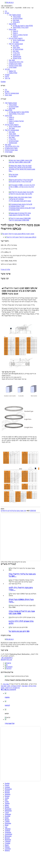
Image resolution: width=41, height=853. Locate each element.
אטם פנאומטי (17, 56)
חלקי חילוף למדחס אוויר (16, 62)
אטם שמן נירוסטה (5, 687)
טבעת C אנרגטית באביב (20, 35)
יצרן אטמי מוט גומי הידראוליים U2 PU (20, 194)
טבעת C (15, 33)
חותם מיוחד (16, 22)
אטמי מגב (16, 51)
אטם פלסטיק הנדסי (19, 40)
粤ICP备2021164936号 (8, 689)
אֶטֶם (8, 686)
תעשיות (7, 74)
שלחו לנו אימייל (5, 269)
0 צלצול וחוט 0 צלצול (15, 64)
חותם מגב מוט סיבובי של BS (19, 631)
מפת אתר (6, 684)
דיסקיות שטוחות (16, 686)
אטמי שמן (12, 60)
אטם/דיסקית (13, 67)
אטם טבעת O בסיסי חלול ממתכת (19, 215)
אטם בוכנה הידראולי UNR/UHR (19, 220)
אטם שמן (25, 686)
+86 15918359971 (7, 658)
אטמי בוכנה (16, 47)
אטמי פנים (16, 20)
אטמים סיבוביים (17, 18)
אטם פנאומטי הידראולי (16, 44)
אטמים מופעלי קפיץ (15, 15)
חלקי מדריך (16, 53)
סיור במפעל (12, 71)
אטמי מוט (16, 45)
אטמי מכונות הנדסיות (15, 65)
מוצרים (7, 13)
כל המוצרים (16, 688)
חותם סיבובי (16, 54)
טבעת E (15, 36)
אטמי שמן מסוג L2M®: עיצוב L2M (19, 162)
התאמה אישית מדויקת (15, 38)
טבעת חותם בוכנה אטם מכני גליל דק (20, 201)
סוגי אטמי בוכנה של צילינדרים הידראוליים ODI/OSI (18, 510)
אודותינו (7, 69)
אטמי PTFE (12, 24)
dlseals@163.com (6, 659)
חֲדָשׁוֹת (7, 76)
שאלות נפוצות (13, 73)
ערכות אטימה (17, 58)
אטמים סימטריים (18, 49)
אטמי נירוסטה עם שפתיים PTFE (23, 25)
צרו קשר (7, 78)
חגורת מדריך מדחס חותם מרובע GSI (20, 181)
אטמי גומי (16, 42)
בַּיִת (6, 11)
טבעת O (15, 31)
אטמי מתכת (12, 29)
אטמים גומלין (17, 16)
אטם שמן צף (13, 176)
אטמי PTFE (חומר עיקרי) (20, 27)
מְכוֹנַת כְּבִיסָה (32, 686)
